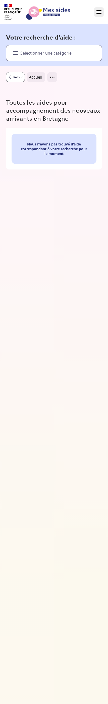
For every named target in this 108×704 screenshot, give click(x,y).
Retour (18, 77)
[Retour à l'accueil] (41, 12)
